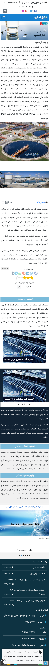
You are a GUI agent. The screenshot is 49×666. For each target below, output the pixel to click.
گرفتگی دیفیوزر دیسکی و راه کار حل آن (24, 507)
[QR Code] (3, 203)
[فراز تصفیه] (34, 17)
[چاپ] (6, 203)
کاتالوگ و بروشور (37, 573)
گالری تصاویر (39, 567)
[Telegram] (16, 274)
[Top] (2, 660)
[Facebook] (35, 11)
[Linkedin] (28, 274)
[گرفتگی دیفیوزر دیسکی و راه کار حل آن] (24, 523)
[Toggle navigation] (4, 17)
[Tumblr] (12, 274)
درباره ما (4, 268)
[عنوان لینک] (24, 141)
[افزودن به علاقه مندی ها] (8, 203)
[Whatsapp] (20, 274)
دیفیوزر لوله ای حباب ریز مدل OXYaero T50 (26, 580)
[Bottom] (2, 664)
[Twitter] (31, 11)
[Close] (4, 659)
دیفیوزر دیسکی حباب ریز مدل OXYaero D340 (25, 600)
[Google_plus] (27, 11)
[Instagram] (22, 11)
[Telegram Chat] (45, 663)
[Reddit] (24, 274)
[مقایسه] (11, 203)
